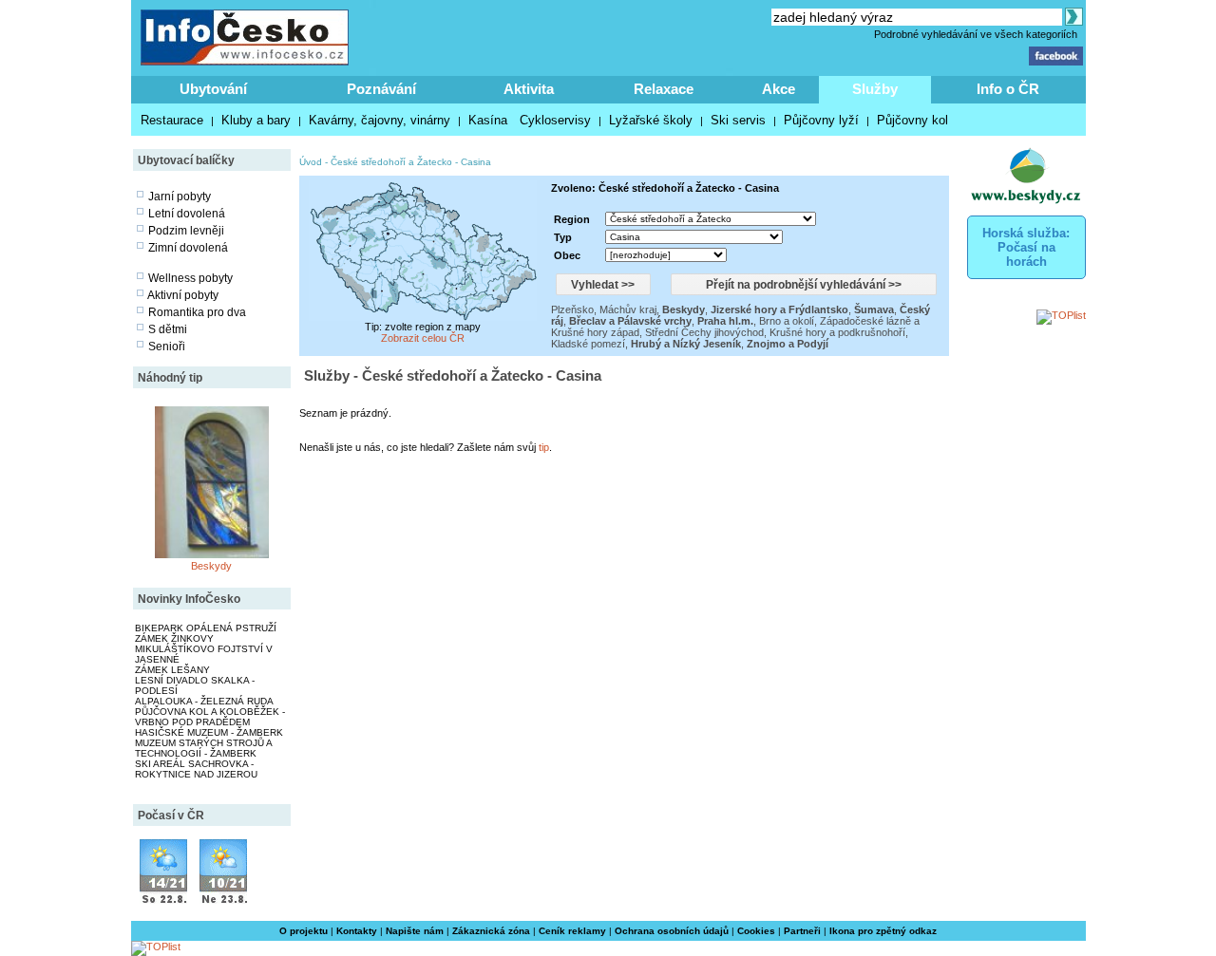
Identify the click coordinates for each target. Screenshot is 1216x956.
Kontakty (356, 931)
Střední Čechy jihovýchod (704, 332)
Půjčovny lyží (821, 120)
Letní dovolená (186, 213)
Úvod (310, 162)
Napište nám (415, 931)
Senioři (166, 346)
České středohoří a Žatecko (391, 162)
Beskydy (211, 566)
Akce (778, 89)
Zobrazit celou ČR (423, 338)
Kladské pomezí (588, 343)
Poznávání (381, 89)
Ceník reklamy (572, 931)
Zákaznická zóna (491, 931)
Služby (875, 89)
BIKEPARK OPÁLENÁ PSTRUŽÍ (205, 628)
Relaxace (664, 89)
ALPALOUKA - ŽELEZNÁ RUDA (204, 701)
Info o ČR (1008, 89)
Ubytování (213, 89)
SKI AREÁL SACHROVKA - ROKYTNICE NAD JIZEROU (196, 769)
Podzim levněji (186, 230)
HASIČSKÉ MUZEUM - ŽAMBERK (209, 732)
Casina (476, 162)
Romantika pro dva (197, 312)
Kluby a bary (256, 120)
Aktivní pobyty (182, 295)
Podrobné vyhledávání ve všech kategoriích (975, 34)
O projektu (303, 931)
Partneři (802, 931)
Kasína (487, 120)
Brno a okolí (786, 321)
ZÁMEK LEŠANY (172, 670)
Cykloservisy (555, 120)
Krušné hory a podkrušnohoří (837, 332)
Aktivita (529, 89)
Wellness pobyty (190, 278)
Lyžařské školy (651, 120)
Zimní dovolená (188, 247)
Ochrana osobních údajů (672, 931)
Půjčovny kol (912, 120)
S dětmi (167, 329)
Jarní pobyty (179, 196)
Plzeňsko (572, 309)
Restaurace (172, 120)
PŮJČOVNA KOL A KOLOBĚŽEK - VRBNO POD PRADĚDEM (210, 716)
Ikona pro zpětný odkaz (883, 931)
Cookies (756, 931)
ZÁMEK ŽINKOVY (174, 638)
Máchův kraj (627, 309)
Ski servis (738, 120)
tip (544, 447)
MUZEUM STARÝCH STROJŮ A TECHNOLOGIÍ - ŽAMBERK (203, 748)
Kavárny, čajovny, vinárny (379, 120)
